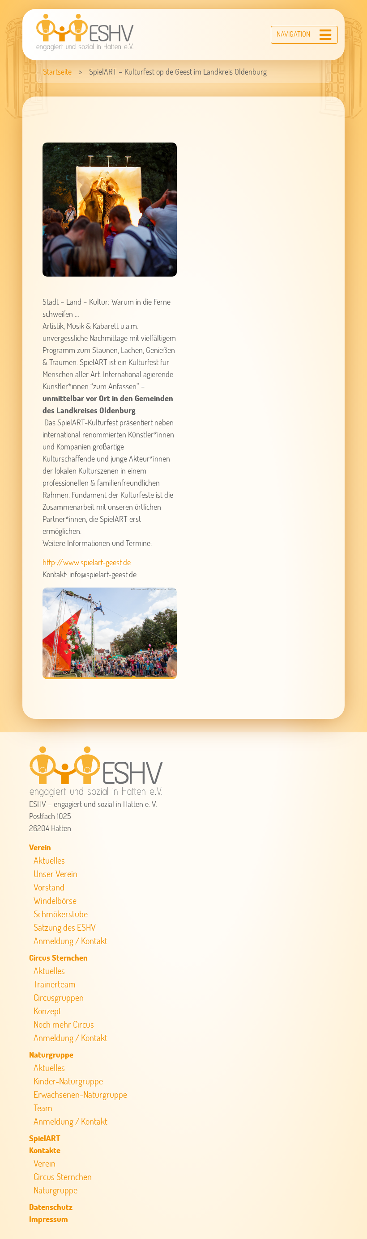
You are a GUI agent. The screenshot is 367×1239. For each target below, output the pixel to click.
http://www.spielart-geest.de (87, 562)
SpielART (44, 1138)
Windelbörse (55, 900)
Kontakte (44, 1150)
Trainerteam (55, 984)
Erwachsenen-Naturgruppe (80, 1094)
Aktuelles (49, 860)
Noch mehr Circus (64, 1024)
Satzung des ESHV (65, 927)
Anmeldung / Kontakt (70, 940)
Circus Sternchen (58, 957)
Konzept (47, 1010)
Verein (40, 847)
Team (43, 1107)
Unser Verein (55, 873)
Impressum (48, 1219)
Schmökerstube (61, 914)
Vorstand (49, 887)
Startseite (57, 71)
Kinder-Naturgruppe (68, 1081)
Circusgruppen (59, 997)
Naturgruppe (51, 1054)
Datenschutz (51, 1206)
